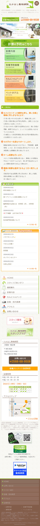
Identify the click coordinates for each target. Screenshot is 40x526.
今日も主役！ (7, 264)
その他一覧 (33, 224)
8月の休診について (9, 190)
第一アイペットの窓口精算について (15, 197)
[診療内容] (20, 292)
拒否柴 (5, 250)
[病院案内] (20, 287)
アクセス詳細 (33, 418)
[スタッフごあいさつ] (20, 282)
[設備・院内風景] (20, 302)
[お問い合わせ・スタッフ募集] (20, 311)
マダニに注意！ (8, 244)
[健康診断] (20, 297)
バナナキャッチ (8, 237)
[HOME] (20, 278)
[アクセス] (20, 306)
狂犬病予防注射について (11, 220)
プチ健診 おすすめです (13, 213)
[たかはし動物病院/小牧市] (20, 4)
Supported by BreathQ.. (20, 524)
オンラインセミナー (10, 257)
